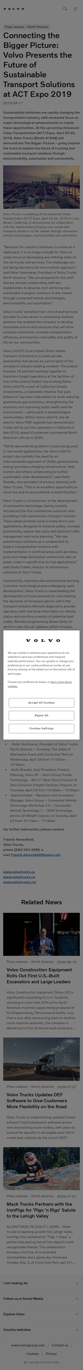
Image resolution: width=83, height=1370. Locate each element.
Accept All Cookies (41, 702)
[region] (41, 685)
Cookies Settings (41, 728)
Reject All (41, 715)
